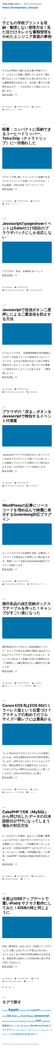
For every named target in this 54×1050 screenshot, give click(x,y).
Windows (26, 1026)
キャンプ (20, 686)
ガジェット (24, 1030)
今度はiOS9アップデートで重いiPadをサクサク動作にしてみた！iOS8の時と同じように (27, 905)
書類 (20, 110)
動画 (22, 792)
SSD (18, 1026)
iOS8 (14, 1016)
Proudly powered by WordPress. (27, 1044)
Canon (7, 792)
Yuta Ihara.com (10, 3)
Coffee (7, 204)
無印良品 (28, 686)
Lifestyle (33, 7)
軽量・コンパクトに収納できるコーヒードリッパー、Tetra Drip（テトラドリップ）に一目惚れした (26, 136)
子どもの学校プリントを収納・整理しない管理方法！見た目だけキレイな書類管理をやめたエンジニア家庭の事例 (26, 30)
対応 (22, 1034)
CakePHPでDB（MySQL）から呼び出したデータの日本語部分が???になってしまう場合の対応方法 (26, 819)
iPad (14, 981)
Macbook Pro (14, 1021)
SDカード (13, 1026)
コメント (40, 686)
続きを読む (8, 94)
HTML (4, 1016)
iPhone (29, 1016)
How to (8, 110)
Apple (13, 1009)
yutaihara (8, 107)
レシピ (9, 1034)
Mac (8, 1021)
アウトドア (15, 204)
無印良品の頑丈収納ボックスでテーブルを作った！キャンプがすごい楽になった (26, 608)
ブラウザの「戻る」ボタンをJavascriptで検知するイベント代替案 (26, 416)
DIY (6, 686)
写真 (18, 792)
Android (5, 1010)
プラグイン (43, 584)
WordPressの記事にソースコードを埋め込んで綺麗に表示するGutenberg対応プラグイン (27, 512)
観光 (29, 1034)
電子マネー (34, 1034)
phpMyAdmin (46, 1021)
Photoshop (31, 1021)
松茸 (26, 1034)
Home (5, 7)
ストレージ (37, 1030)
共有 (13, 1034)
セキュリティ (45, 1030)
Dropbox (48, 1010)
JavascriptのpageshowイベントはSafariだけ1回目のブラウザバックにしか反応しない (27, 230)
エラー (13, 1030)
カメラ (13, 792)
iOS (6, 981)
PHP (38, 1020)
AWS (28, 1010)
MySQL (15, 879)
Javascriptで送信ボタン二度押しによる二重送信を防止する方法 (26, 314)
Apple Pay (22, 1010)
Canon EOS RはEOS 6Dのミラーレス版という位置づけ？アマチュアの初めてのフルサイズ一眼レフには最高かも (26, 712)
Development (18, 7)
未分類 (35, 789)
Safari (40, 290)
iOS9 (10, 981)
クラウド (31, 1030)
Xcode (45, 1025)
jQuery (4, 1021)
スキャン (14, 110)
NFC (26, 1021)
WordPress (20, 584)
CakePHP (8, 879)
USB (21, 1026)
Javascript (20, 290)
